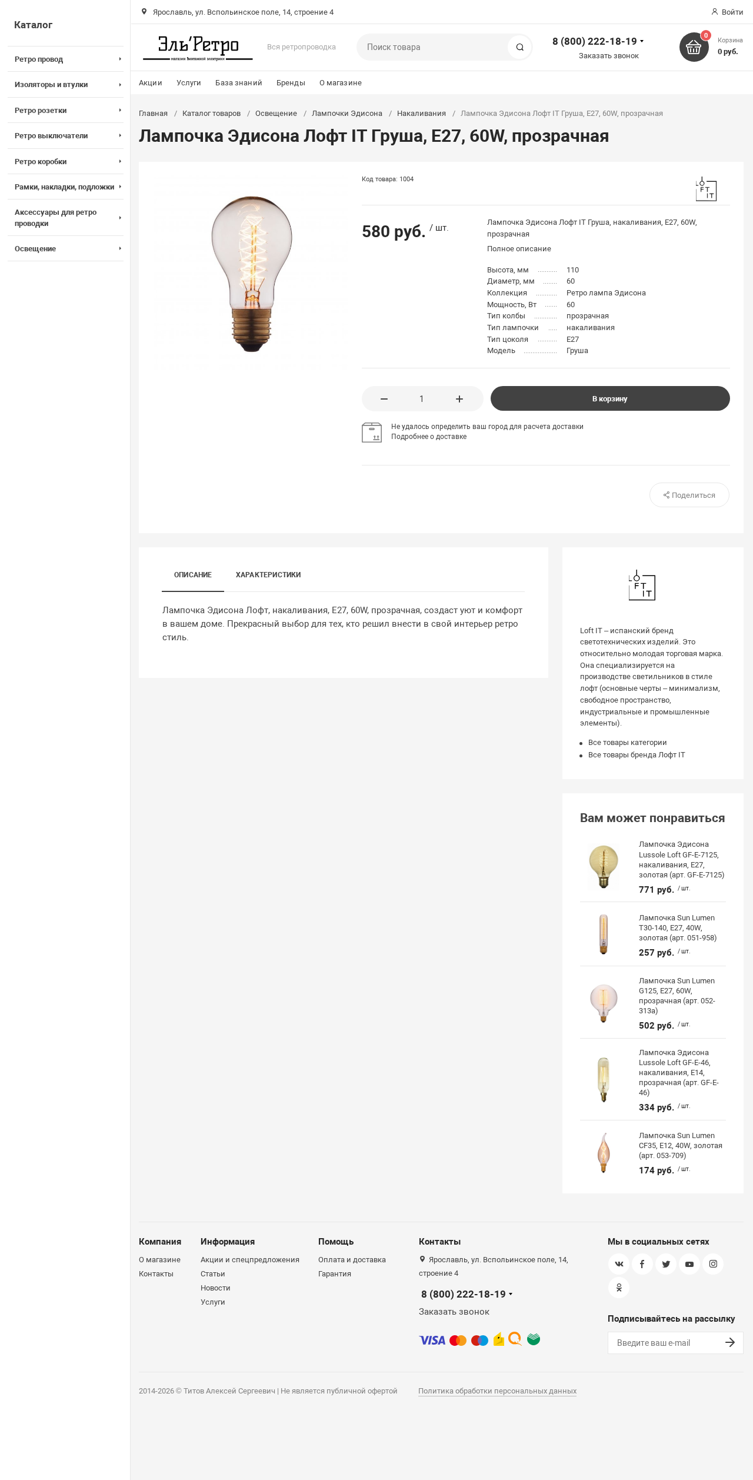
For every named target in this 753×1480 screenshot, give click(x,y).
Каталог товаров (211, 113)
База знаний (238, 82)
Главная (153, 113)
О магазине (340, 82)
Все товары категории (627, 742)
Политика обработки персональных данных (497, 1390)
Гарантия (334, 1273)
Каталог (33, 25)
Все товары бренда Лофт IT (636, 754)
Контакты (156, 1273)
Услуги (189, 82)
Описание (193, 575)
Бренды (290, 82)
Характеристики (268, 575)
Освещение (276, 113)
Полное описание (519, 248)
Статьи (213, 1273)
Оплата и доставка (352, 1259)
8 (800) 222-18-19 (594, 41)
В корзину (610, 398)
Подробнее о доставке (429, 437)
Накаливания (421, 113)
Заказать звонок (609, 55)
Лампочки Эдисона (347, 113)
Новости (216, 1287)
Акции (150, 82)
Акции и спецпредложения (250, 1259)
